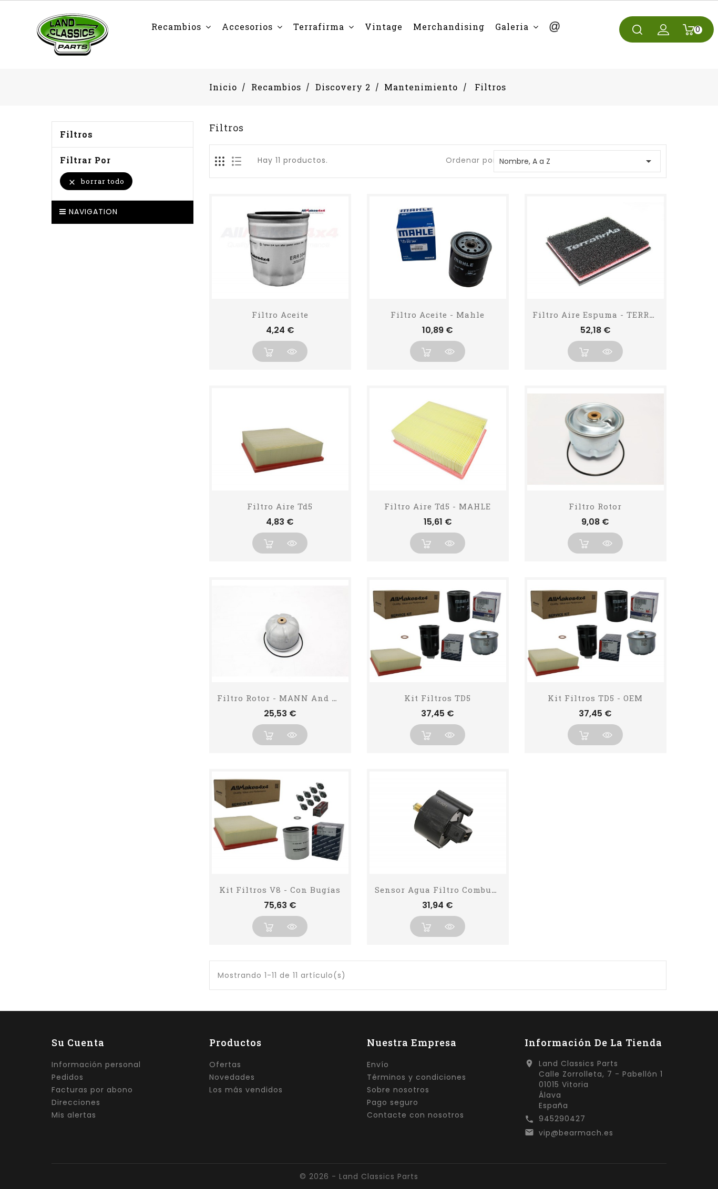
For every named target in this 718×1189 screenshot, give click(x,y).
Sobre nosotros (398, 1089)
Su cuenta (78, 1042)
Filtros (76, 134)
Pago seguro (392, 1102)
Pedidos (68, 1077)
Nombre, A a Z (577, 161)
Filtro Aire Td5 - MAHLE (437, 506)
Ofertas (225, 1064)
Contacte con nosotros (415, 1115)
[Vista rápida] (291, 351)
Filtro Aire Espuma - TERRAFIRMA (608, 314)
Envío (378, 1064)
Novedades (232, 1077)
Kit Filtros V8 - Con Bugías (280, 889)
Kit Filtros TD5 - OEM (595, 698)
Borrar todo (96, 181)
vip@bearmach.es (576, 1133)
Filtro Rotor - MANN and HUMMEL (295, 698)
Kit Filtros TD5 (437, 698)
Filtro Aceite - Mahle (438, 314)
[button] (181, 26)
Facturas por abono (92, 1089)
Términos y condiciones (416, 1077)
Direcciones (76, 1102)
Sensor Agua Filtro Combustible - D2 (455, 889)
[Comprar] (268, 351)
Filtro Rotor (595, 506)
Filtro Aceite (280, 314)
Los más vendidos (246, 1089)
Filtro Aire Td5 (280, 506)
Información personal (96, 1064)
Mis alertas (74, 1115)
